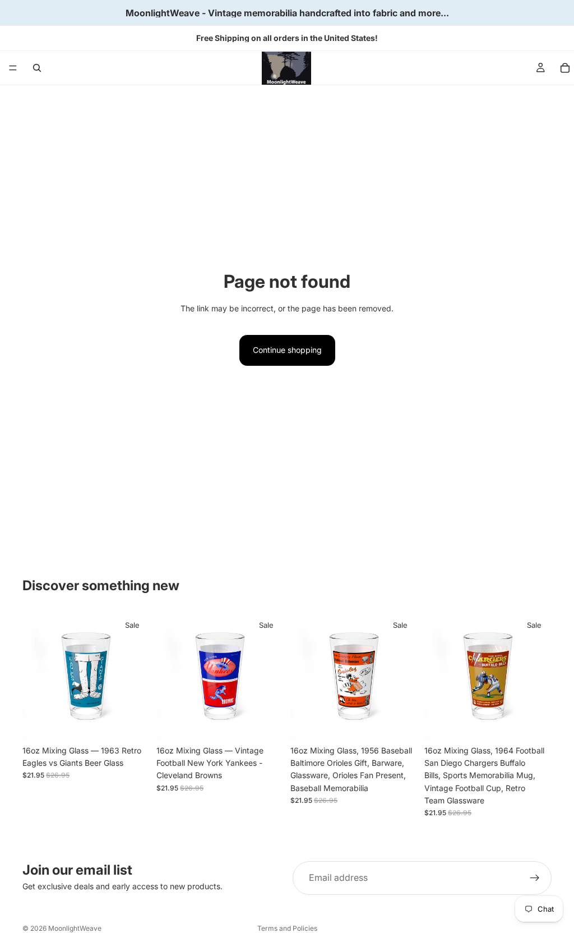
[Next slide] (137, 676)
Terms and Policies (287, 928)
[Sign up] (535, 878)
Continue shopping (287, 350)
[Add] (132, 723)
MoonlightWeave (74, 928)
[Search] (37, 68)
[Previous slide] (34, 676)
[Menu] (13, 68)
